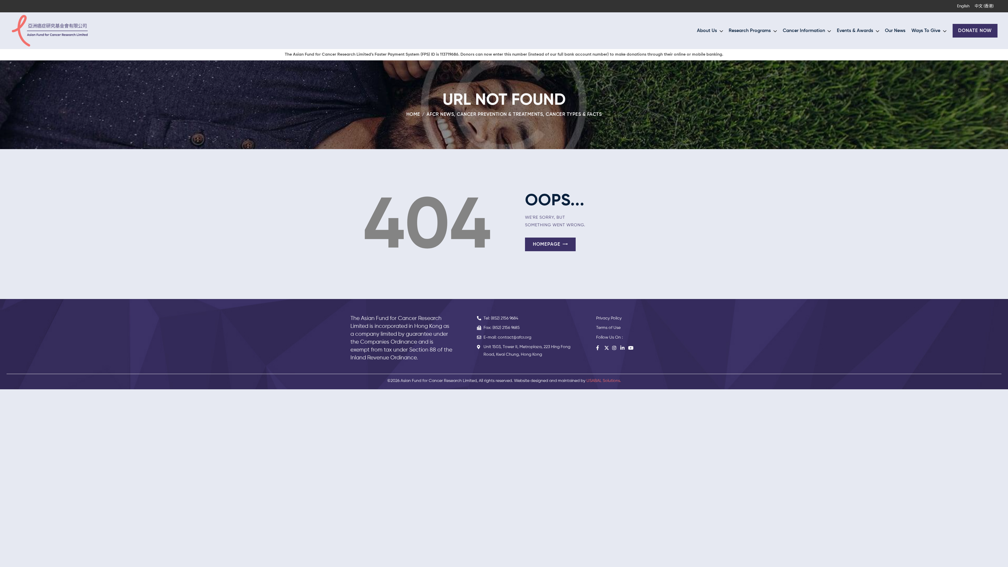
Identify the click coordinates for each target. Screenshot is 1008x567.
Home (413, 114)
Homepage (546, 244)
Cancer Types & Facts (574, 114)
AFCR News (440, 114)
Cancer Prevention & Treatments (500, 114)
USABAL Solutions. (603, 381)
